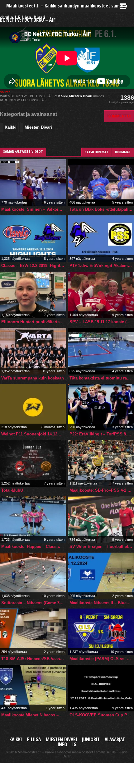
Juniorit (91, 739)
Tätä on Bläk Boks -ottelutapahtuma (101, 209)
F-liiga (34, 739)
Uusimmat (123, 151)
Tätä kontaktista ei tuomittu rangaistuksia (101, 378)
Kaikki (63, 96)
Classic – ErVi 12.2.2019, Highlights (33, 265)
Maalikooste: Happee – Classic (30, 546)
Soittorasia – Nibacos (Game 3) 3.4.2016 (33, 602)
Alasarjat (115, 739)
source (5, 92)
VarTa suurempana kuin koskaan (32, 378)
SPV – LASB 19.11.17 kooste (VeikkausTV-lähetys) (101, 321)
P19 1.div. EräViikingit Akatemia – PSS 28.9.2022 (101, 265)
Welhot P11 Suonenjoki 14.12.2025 (33, 434)
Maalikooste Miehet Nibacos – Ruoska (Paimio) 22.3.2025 (33, 715)
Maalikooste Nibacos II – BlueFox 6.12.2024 (101, 602)
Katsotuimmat (96, 151)
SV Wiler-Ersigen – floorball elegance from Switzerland (101, 546)
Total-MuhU (12, 490)
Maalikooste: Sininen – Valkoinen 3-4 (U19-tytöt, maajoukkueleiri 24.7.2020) (33, 209)
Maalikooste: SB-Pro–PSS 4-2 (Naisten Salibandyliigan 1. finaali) (101, 490)
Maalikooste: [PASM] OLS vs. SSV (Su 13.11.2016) (101, 658)
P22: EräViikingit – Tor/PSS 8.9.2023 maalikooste (101, 434)
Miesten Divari (80, 96)
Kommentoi (119, 116)
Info (62, 744)
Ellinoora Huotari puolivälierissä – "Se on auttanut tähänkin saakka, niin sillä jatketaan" (33, 321)
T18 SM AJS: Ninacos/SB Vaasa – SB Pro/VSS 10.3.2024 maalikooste (33, 658)
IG (74, 744)
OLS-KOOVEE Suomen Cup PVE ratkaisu (101, 715)
